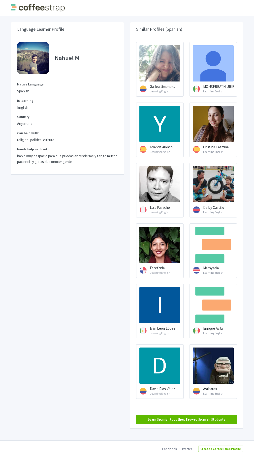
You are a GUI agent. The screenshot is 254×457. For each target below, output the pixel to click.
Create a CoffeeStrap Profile (220, 449)
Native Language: (30, 84)
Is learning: (25, 100)
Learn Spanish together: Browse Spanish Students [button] (186, 419)
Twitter (187, 449)
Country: (24, 116)
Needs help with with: (33, 149)
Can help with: (28, 133)
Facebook (169, 449)
